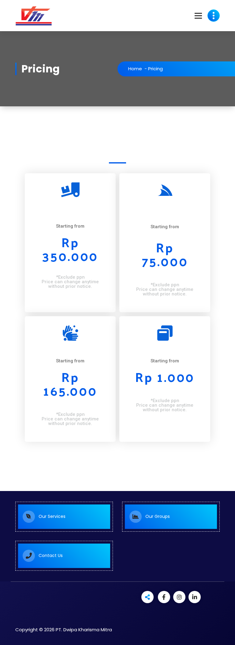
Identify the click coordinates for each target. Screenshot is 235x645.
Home (135, 68)
